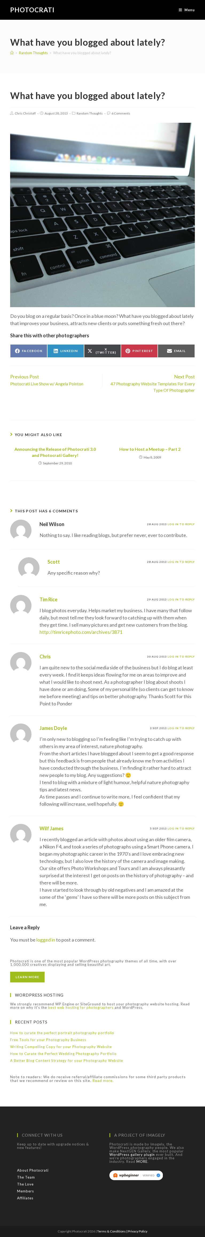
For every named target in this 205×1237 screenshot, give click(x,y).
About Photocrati (33, 1170)
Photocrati (32, 10)
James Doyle (53, 728)
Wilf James (52, 828)
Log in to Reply (181, 524)
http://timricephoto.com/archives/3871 (81, 632)
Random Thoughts (90, 113)
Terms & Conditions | (112, 1231)
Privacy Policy (137, 1231)
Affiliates (25, 1198)
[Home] (12, 53)
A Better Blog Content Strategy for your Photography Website (66, 1060)
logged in (45, 940)
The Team (26, 1177)
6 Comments (121, 113)
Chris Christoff (25, 113)
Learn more (27, 977)
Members (25, 1191)
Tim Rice (48, 599)
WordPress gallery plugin (132, 1154)
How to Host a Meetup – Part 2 (149, 449)
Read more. (103, 1080)
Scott (54, 562)
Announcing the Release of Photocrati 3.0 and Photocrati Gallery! (55, 451)
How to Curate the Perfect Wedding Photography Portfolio (63, 1054)
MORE (142, 1161)
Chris (45, 656)
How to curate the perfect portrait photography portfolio (62, 1033)
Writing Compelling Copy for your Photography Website (61, 1047)
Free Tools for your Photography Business (48, 1040)
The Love (25, 1184)
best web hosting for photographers (80, 1007)
